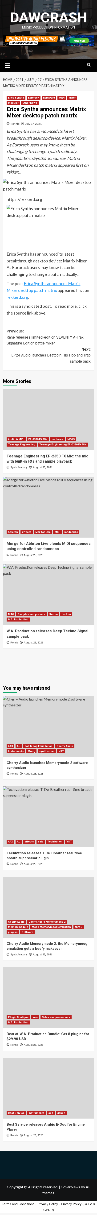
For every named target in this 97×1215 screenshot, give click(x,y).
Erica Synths (16, 97)
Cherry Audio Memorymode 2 (46, 921)
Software (27, 932)
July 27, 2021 (33, 123)
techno (66, 614)
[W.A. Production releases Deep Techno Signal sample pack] (48, 594)
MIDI (62, 97)
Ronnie (15, 123)
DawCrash (48, 17)
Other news (29, 102)
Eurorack (33, 97)
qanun (61, 1113)
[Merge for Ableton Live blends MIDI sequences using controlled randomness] (48, 507)
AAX (10, 746)
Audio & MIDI (16, 439)
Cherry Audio (65, 746)
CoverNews (70, 1187)
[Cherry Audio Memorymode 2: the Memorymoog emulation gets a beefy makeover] (48, 907)
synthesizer (47, 751)
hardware (49, 97)
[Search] (89, 65)
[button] (7, 65)
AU (18, 746)
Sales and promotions (56, 1017)
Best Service (16, 1113)
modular (13, 102)
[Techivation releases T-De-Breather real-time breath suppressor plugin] (48, 816)
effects (26, 532)
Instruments (16, 751)
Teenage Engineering (21, 444)
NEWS (71, 439)
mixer (72, 97)
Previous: (45, 337)
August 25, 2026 (42, 467)
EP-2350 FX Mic (38, 439)
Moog (31, 751)
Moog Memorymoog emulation (51, 927)
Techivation (54, 841)
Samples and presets (31, 614)
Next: (51, 355)
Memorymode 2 (18, 927)
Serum (53, 614)
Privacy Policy (47, 1204)
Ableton (13, 532)
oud (50, 1113)
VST (61, 751)
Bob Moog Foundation (38, 746)
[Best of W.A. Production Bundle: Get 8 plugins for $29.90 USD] (48, 997)
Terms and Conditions (18, 1204)
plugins (13, 932)
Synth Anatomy (19, 467)
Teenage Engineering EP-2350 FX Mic (63, 444)
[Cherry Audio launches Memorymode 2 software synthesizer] (48, 726)
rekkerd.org (17, 297)
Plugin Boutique (18, 1017)
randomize (71, 532)
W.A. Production (18, 619)
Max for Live (43, 532)
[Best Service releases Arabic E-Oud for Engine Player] (48, 1088)
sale (40, 841)
